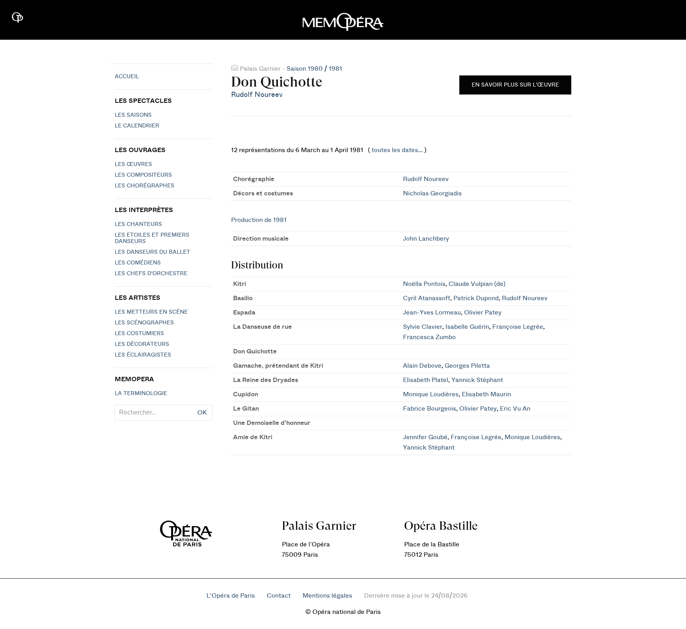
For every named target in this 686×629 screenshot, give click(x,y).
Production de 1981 (259, 220)
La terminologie (141, 393)
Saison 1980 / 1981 (314, 69)
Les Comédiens (138, 263)
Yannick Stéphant (477, 380)
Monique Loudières (431, 394)
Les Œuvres (133, 164)
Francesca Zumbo (429, 337)
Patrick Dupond (476, 298)
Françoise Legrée (517, 327)
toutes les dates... (397, 150)
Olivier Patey (482, 312)
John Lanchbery (426, 238)
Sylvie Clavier (422, 327)
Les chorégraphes (144, 186)
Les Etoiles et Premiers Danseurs (152, 238)
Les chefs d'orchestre (151, 273)
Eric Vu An (515, 408)
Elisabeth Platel (425, 380)
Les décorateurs (142, 344)
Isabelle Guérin (467, 327)
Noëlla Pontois (424, 284)
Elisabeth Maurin (486, 394)
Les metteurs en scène (151, 312)
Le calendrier (137, 126)
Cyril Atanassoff (426, 298)
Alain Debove (422, 366)
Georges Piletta (467, 366)
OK (202, 412)
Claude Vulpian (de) (477, 284)
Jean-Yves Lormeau (432, 312)
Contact (279, 595)
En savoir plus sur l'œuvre (515, 85)
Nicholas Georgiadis (432, 193)
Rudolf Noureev (257, 94)
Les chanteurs (138, 224)
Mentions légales (327, 595)
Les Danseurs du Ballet (152, 252)
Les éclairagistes (143, 355)
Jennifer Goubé (425, 437)
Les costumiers (139, 333)
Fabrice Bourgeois (429, 408)
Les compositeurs (143, 175)
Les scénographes (144, 323)
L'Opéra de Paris (230, 595)
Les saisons (133, 115)
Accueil (127, 76)
